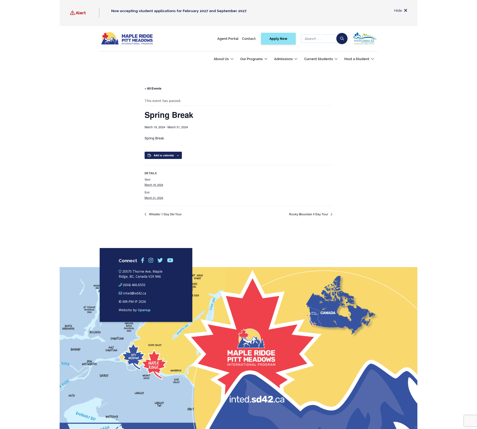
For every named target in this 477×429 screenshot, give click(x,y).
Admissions (283, 59)
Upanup (144, 310)
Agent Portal (227, 39)
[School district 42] (365, 38)
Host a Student (356, 59)
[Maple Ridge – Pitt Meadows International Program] (127, 38)
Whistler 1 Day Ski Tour (165, 214)
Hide (398, 10)
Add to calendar (164, 155)
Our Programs (251, 59)
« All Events (153, 88)
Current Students (318, 59)
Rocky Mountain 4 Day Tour (309, 214)
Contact (249, 39)
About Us (221, 59)
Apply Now (278, 39)
